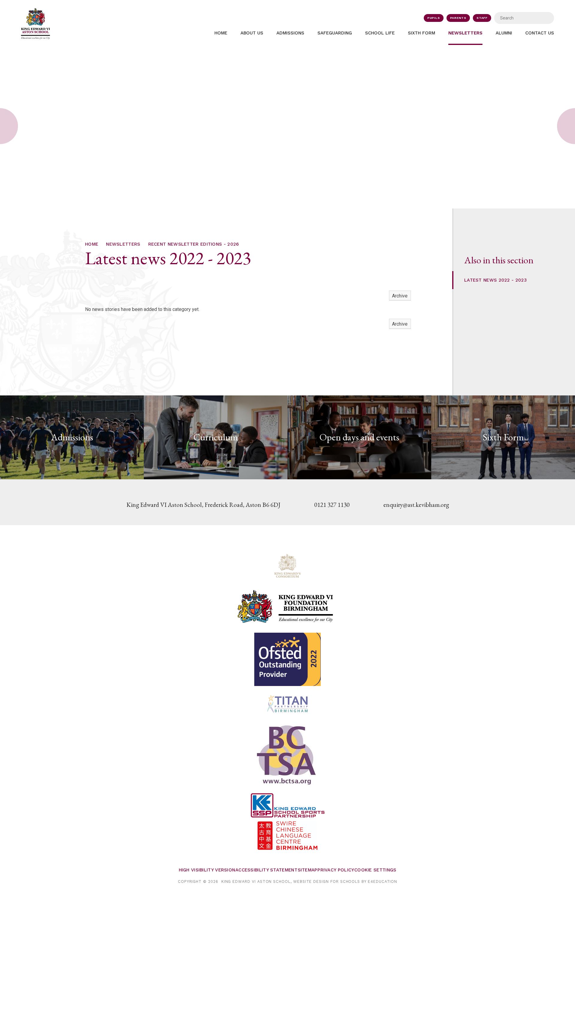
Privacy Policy (335, 870)
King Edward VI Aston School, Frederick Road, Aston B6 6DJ (203, 505)
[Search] (545, 18)
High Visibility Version (207, 870)
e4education (382, 881)
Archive (400, 296)
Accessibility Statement (266, 870)
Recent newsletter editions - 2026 (193, 244)
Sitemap (307, 870)
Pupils (433, 18)
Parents (458, 18)
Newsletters (123, 244)
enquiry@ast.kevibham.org (416, 505)
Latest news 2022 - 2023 (495, 280)
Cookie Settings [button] (375, 870)
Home (91, 244)
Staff (482, 18)
